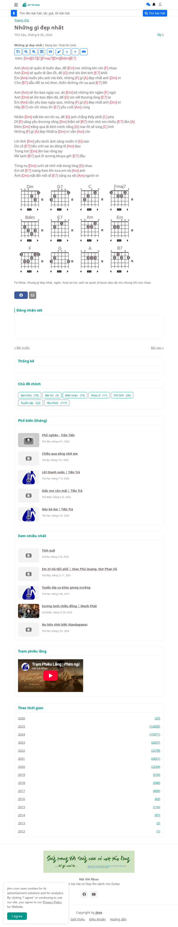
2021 (89, 759)
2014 (89, 815)
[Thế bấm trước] (20, 210)
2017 (89, 791)
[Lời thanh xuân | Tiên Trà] (28, 477)
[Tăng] (33, 51)
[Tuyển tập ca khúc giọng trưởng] (28, 592)
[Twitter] (40, 295)
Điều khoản (97, 919)
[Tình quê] (28, 555)
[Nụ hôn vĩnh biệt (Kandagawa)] (28, 629)
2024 (89, 734)
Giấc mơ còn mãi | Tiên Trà (62, 491)
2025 (89, 726)
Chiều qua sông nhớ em (60, 454)
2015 (89, 807)
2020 (89, 767)
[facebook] (84, 894)
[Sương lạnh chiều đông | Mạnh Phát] (28, 611)
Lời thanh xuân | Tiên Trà (61, 472)
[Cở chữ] (18, 51)
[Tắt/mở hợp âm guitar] (84, 51)
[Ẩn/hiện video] (50, 51)
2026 (89, 718)
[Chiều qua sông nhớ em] (28, 459)
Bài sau (156, 348)
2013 (89, 823)
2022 (89, 750)
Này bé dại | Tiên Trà (57, 509)
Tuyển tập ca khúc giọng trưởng (66, 587)
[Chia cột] (41, 51)
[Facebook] (21, 295)
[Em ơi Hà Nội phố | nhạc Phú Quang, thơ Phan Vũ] (28, 574)
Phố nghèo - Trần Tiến (58, 435)
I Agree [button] (17, 916)
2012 (89, 831)
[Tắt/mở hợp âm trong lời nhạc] (59, 51)
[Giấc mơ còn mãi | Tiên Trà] (28, 496)
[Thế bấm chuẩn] (29, 210)
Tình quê (48, 550)
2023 (89, 742)
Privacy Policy (52, 902)
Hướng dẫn (118, 919)
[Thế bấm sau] (37, 210)
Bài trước (23, 348)
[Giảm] (26, 51)
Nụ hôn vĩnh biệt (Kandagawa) (64, 624)
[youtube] (93, 894)
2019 (89, 775)
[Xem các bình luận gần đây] (148, 4)
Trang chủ (21, 20)
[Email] (32, 295)
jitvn (99, 912)
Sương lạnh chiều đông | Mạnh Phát (69, 606)
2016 (89, 799)
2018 (89, 783)
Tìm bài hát (156, 13)
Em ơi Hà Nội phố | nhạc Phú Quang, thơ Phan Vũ (79, 569)
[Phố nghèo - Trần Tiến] (28, 440)
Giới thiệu (78, 919)
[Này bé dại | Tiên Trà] (28, 514)
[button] (16, 4)
